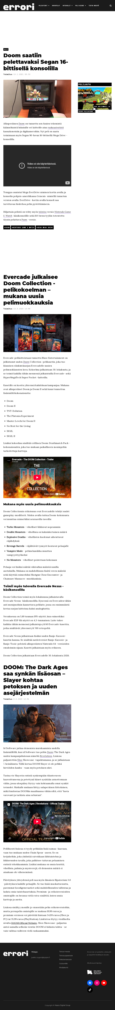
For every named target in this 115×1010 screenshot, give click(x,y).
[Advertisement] (58, 30)
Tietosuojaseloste (66, 956)
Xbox (19, 760)
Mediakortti (63, 968)
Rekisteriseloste (65, 960)
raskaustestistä (56, 127)
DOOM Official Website (24, 923)
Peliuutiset (43, 5)
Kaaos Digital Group (62, 1005)
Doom (22, 123)
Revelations (46, 756)
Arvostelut (56, 5)
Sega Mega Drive (45, 227)
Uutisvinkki (63, 964)
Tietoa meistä (94, 5)
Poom (24, 219)
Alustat (107, 17)
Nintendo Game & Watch (23, 227)
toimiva (43, 211)
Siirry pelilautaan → (87, 111)
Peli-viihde (79, 5)
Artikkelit (67, 5)
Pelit (6, 49)
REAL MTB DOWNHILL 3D (102, 106)
